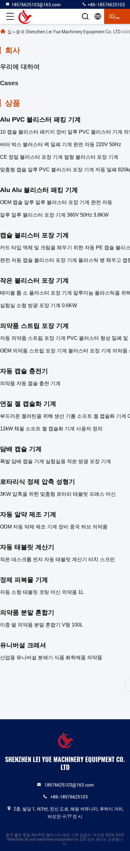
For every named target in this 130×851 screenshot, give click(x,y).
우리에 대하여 (20, 66)
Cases (9, 83)
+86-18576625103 (106, 4)
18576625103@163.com (36, 4)
